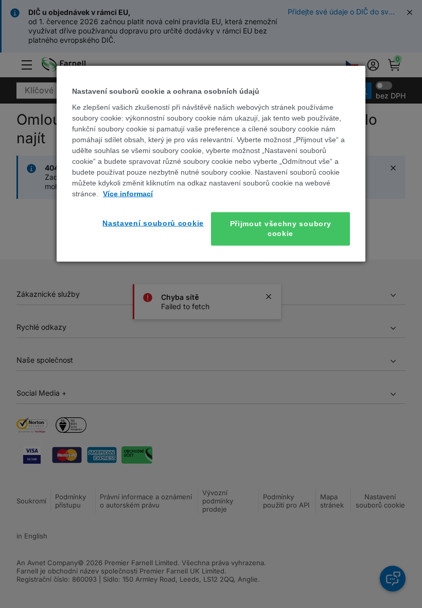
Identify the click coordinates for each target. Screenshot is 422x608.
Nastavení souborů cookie (153, 222)
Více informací (128, 193)
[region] (211, 164)
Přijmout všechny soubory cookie (280, 228)
